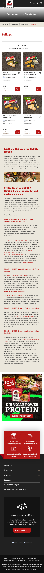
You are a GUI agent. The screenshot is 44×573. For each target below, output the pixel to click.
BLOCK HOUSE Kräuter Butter (24, 316)
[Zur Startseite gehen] (9, 3)
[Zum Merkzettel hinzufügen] (19, 73)
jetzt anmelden (21, 530)
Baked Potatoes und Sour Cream (16, 275)
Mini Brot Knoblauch (28, 117)
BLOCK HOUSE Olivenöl (15, 296)
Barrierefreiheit (9, 561)
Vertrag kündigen (34, 561)
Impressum (21, 561)
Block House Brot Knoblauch (9, 117)
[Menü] (3, 3)
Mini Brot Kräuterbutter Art (10, 73)
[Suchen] (30, 3)
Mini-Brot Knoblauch (28, 263)
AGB (5, 558)
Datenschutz (32, 558)
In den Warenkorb (17, 89)
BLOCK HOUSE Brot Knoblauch (14, 255)
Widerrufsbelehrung (17, 558)
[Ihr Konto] (34, 3)
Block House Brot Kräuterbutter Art (30, 73)
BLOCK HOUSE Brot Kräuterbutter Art (16, 240)
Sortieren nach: (14, 48)
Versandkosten (37, 564)
